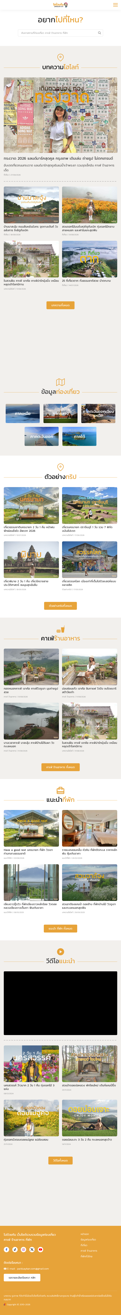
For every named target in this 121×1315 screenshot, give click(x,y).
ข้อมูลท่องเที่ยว (88, 1239)
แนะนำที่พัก (8, 858)
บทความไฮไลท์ (9, 289)
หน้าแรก (85, 1234)
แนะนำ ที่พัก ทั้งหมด (60, 928)
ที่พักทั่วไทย (86, 1256)
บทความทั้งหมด (60, 305)
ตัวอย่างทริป (67, 589)
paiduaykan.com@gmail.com (33, 1268)
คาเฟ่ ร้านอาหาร (10, 696)
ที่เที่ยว (6, 175)
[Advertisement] (60, 336)
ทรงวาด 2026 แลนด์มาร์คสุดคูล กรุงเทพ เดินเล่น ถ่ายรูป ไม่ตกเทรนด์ (58, 158)
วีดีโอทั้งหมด (60, 1160)
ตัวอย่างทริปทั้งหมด (60, 606)
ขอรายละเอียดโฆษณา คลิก (22, 1277)
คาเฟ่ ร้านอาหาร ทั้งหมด (60, 767)
